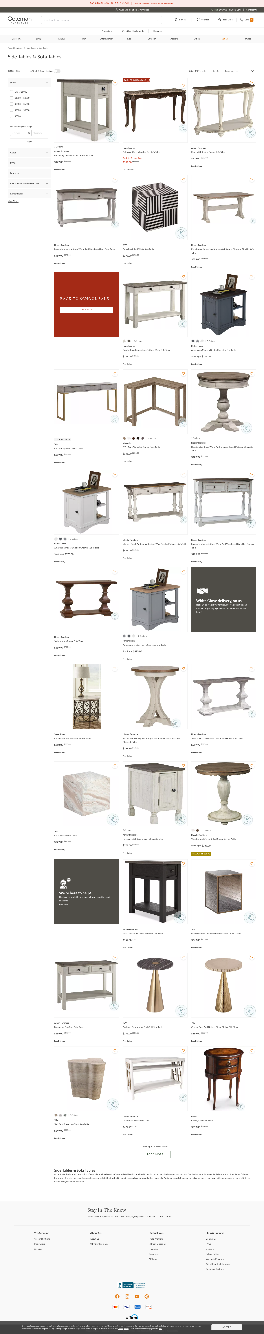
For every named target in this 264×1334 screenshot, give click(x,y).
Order (39, 1243)
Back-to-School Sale (132, 158)
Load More (155, 1154)
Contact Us (251, 9)
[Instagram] (127, 1298)
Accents (174, 39)
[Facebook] (117, 1298)
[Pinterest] (146, 1298)
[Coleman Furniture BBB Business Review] (132, 1287)
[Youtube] (136, 1298)
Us (94, 1238)
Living (38, 39)
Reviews (215, 1269)
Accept (226, 1327)
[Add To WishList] (115, 82)
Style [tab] (12, 162)
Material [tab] (14, 173)
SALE (225, 39)
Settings (42, 1238)
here (160, 1328)
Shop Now (87, 310)
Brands (247, 39)
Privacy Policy (123, 1328)
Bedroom (16, 39)
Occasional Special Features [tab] (24, 183)
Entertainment (106, 39)
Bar (84, 39)
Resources (157, 31)
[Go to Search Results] (158, 20)
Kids (129, 39)
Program (156, 1238)
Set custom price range (21, 126)
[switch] (57, 71)
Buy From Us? (99, 1243)
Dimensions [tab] (16, 193)
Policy (212, 1254)
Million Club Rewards (133, 31)
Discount (157, 1243)
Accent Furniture (15, 48)
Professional (107, 31)
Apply (29, 141)
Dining (61, 39)
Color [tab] (13, 152)
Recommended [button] (231, 71)
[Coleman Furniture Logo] (19, 23)
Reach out (64, 904)
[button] (180, 20)
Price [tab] (13, 82)
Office (197, 39)
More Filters (13, 201)
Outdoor (152, 39)
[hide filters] (15, 71)
